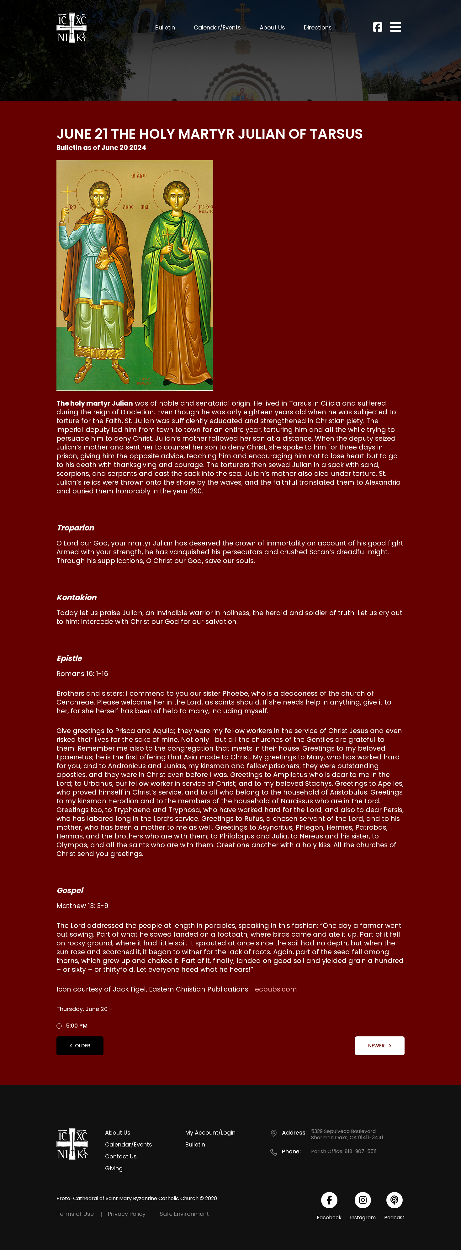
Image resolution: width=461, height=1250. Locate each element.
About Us (272, 27)
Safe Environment (184, 1214)
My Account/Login (210, 1132)
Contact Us (121, 1156)
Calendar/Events (217, 27)
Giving (114, 1168)
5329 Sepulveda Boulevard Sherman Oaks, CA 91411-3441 (347, 1134)
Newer (377, 1045)
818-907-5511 (361, 1151)
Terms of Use (75, 1214)
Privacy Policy (127, 1214)
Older (82, 1045)
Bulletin (165, 27)
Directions (318, 27)
